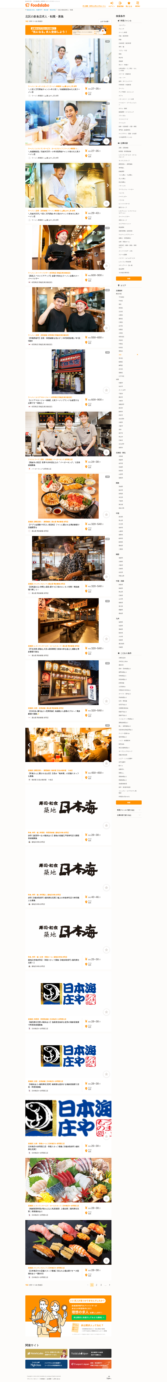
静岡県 (121, 542)
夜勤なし (121, 773)
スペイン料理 (123, 32)
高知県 (121, 613)
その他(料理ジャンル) (125, 137)
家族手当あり (123, 712)
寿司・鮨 (121, 47)
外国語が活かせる (124, 796)
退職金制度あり (123, 722)
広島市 (121, 440)
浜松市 (121, 415)
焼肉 (120, 54)
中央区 (121, 301)
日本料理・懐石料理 (125, 43)
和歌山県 (121, 576)
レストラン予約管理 (125, 262)
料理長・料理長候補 (125, 151)
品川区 (121, 326)
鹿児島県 (121, 644)
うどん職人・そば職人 (125, 175)
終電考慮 (121, 683)
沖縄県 (121, 647)
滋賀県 (121, 558)
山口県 (121, 599)
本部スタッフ (123, 220)
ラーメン (121, 88)
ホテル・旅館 (123, 108)
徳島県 (121, 602)
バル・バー (122, 77)
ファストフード (123, 119)
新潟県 (121, 517)
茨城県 (121, 486)
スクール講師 (123, 254)
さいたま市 (122, 390)
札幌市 (121, 383)
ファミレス (122, 123)
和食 (120, 39)
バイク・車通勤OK (124, 740)
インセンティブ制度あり (126, 719)
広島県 (121, 595)
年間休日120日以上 (125, 690)
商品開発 (121, 227)
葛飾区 (121, 372)
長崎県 (121, 629)
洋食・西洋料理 (123, 36)
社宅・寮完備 (123, 701)
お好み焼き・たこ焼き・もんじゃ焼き (127, 69)
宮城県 (121, 467)
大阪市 (121, 426)
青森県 (121, 460)
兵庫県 (121, 568)
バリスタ (121, 200)
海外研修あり (123, 737)
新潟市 (121, 408)
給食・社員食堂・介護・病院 (127, 126)
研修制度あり (123, 780)
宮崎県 (121, 640)
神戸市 (121, 433)
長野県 (121, 535)
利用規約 (42, 1379)
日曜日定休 (122, 658)
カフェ (121, 95)
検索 (128, 278)
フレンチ (121, 29)
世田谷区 (121, 337)
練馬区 (121, 365)
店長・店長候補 (123, 148)
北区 (120, 354)
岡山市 (121, 437)
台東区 (121, 315)
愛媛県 (121, 610)
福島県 (121, 478)
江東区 (121, 322)
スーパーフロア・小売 (125, 251)
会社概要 (49, 1379)
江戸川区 (121, 376)
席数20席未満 (123, 755)
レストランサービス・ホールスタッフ (127, 156)
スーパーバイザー (124, 216)
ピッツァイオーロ (124, 204)
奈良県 (121, 572)
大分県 (121, 636)
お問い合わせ (56, 1379)
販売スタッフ (123, 207)
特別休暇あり (123, 679)
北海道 (121, 456)
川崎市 (121, 401)
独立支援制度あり (124, 748)
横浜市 (121, 397)
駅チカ (121, 766)
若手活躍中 (122, 762)
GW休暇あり (122, 676)
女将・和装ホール (124, 242)
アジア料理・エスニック (126, 92)
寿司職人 (121, 168)
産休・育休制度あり (125, 668)
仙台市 (121, 386)
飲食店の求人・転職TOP (34, 9)
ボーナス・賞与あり (125, 694)
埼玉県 (121, 497)
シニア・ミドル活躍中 (125, 758)
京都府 (121, 561)
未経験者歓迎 (123, 784)
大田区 (121, 333)
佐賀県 (121, 626)
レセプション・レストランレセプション (127, 212)
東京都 (46, 9)
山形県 (121, 474)
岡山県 (121, 592)
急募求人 (121, 769)
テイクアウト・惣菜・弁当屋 (127, 133)
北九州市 (121, 444)
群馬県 (121, 493)
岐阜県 (121, 538)
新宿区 (121, 308)
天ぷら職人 (122, 178)
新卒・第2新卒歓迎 (124, 787)
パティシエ (122, 186)
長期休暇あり (123, 776)
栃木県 (121, 490)
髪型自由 (121, 744)
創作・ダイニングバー (125, 81)
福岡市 (121, 447)
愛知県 (121, 545)
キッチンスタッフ (124, 160)
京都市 (121, 422)
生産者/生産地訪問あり (126, 730)
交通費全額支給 (123, 708)
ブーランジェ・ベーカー (126, 189)
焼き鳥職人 (122, 182)
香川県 (121, 606)
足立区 (121, 369)
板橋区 (121, 362)
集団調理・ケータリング (126, 112)
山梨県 (121, 531)
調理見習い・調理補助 (125, 164)
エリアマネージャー (125, 224)
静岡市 (121, 411)
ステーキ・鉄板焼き (125, 74)
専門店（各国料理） (125, 130)
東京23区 (53, 9)
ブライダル (122, 115)
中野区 (121, 344)
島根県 (121, 588)
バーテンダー (123, 196)
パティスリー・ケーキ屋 (126, 99)
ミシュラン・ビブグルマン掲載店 (127, 792)
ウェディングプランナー (126, 234)
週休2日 (121, 665)
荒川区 (121, 358)
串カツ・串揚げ (123, 65)
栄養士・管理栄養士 (125, 238)
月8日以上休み (123, 661)
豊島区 (121, 351)
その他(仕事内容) (124, 272)
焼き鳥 (121, 57)
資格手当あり (123, 715)
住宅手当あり (123, 704)
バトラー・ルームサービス (127, 258)
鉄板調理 (121, 171)
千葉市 (121, 393)
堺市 (120, 429)
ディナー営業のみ (124, 733)
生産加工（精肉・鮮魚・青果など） (127, 246)
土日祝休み (122, 686)
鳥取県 (121, 584)
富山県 (121, 520)
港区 (120, 304)
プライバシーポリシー (32, 1379)
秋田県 (121, 470)
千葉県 (121, 501)
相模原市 (121, 404)
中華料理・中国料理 (125, 85)
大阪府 (121, 565)
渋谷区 (121, 340)
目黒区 (121, 329)
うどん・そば (123, 50)
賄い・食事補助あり (125, 726)
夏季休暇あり (123, 672)
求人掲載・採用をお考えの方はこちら (94, 6)
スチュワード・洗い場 (125, 265)
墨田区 (121, 319)
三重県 (121, 549)
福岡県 (121, 622)
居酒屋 (121, 61)
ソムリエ (121, 193)
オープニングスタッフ (125, 751)
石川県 (121, 524)
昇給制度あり (123, 697)
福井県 (121, 527)
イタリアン (122, 25)
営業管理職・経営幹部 (125, 231)
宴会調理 (121, 269)
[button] (29, 61)
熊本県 (121, 633)
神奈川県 (121, 508)
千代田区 (121, 297)
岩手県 (121, 463)
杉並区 (121, 347)
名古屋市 (121, 419)
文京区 (121, 311)
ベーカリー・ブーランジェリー (127, 104)
